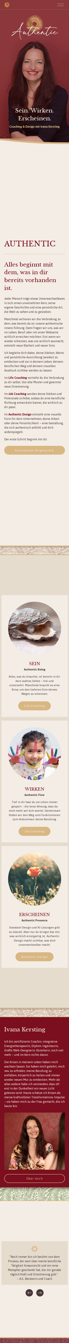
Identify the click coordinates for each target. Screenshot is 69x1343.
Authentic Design (34, 956)
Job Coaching (34, 831)
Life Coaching (34, 705)
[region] (34, 1269)
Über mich (34, 1178)
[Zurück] (29, 1292)
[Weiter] (40, 1292)
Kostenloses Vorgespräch (34, 450)
